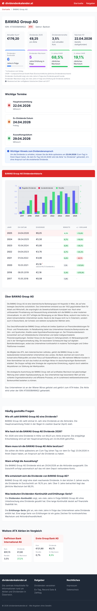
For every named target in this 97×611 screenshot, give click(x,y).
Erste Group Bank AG (47, 538)
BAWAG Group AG (20, 9)
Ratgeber (90, 3)
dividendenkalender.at (19, 3)
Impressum (72, 585)
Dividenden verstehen (44, 585)
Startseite (78, 3)
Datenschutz (73, 589)
